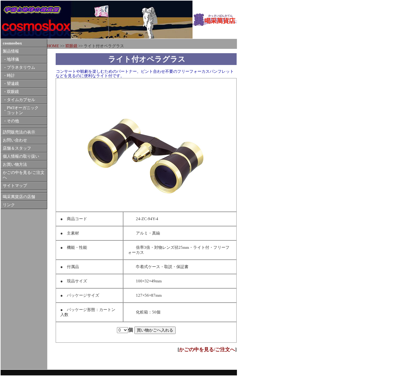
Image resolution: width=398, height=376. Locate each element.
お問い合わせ (15, 140)
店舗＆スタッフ (17, 148)
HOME (53, 46)
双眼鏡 (13, 92)
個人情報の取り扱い (21, 156)
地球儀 (13, 59)
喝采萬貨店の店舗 (19, 197)
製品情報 (11, 51)
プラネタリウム (21, 67)
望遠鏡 (13, 83)
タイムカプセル (21, 100)
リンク (9, 205)
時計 (11, 75)
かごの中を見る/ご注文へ (207, 349)
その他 (13, 121)
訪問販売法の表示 (19, 132)
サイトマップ (15, 185)
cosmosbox (12, 43)
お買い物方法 (15, 164)
